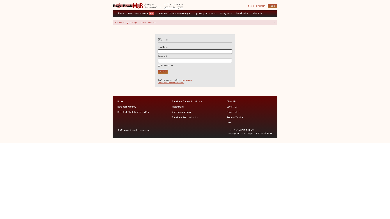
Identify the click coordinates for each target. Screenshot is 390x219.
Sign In (272, 6)
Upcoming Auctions (204, 13)
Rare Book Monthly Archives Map (133, 112)
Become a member (256, 6)
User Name (163, 47)
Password (162, 56)
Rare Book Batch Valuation (185, 117)
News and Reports (137, 13)
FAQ (229, 122)
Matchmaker (242, 13)
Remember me (167, 65)
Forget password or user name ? (171, 83)
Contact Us (232, 106)
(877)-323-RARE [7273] (174, 7)
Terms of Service (235, 117)
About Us (257, 13)
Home (121, 13)
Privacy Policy (233, 112)
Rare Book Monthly (126, 106)
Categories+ (226, 13)
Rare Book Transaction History (174, 13)
